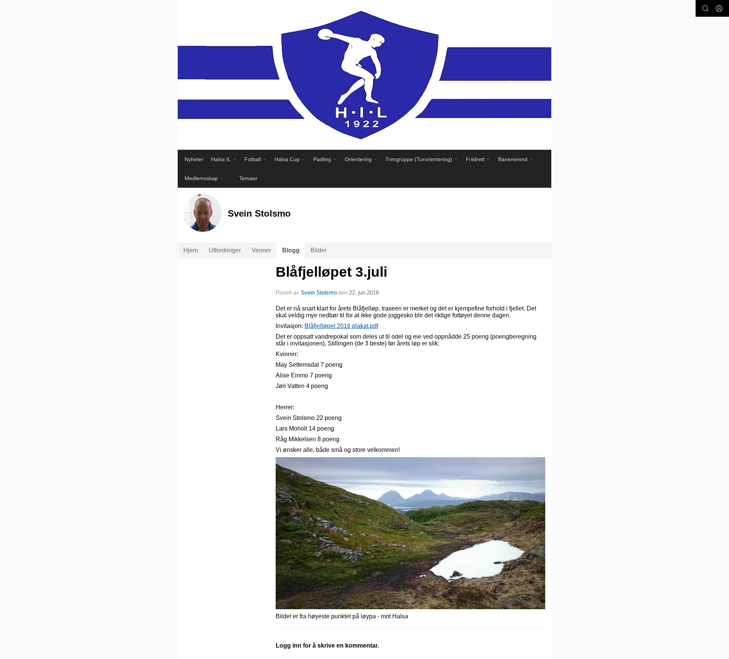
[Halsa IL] (364, 75)
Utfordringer (225, 250)
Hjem (190, 250)
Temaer (248, 178)
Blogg (291, 250)
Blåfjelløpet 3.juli (331, 272)
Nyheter (194, 159)
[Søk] (705, 8)
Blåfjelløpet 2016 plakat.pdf (341, 326)
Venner (261, 250)
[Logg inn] (719, 8)
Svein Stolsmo (319, 292)
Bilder (319, 250)
